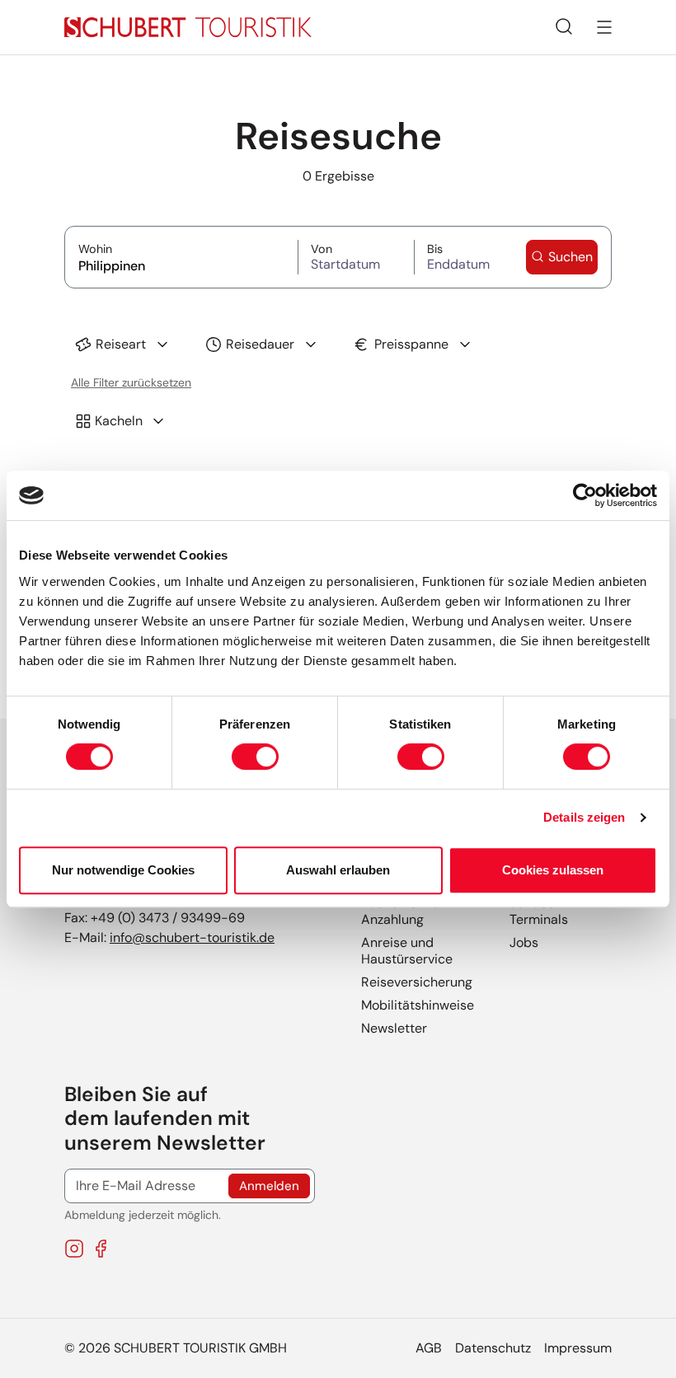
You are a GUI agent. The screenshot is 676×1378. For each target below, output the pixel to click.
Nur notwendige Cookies (123, 870)
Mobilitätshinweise (417, 1005)
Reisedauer (260, 344)
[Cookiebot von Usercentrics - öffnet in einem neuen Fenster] (585, 495)
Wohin (181, 249)
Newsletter (394, 1028)
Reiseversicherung (416, 982)
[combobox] (181, 264)
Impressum (578, 1348)
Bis (463, 249)
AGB (428, 1348)
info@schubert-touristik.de (192, 937)
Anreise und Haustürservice (407, 951)
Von (353, 249)
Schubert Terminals (538, 911)
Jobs (523, 942)
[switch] (255, 756)
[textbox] (181, 266)
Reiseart (121, 344)
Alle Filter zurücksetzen (131, 382)
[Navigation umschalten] (604, 27)
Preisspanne (411, 344)
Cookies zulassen (552, 870)
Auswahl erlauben (338, 870)
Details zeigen (584, 817)
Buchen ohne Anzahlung (400, 911)
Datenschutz (493, 1348)
